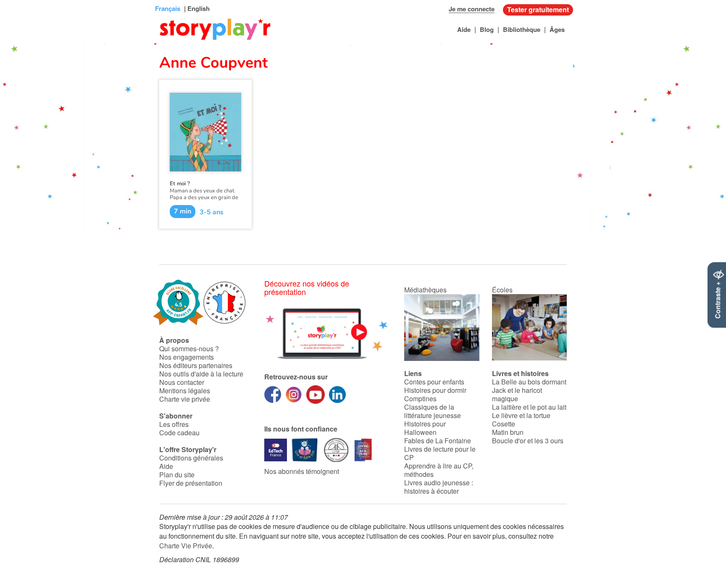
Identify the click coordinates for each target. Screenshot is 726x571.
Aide (464, 29)
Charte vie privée (184, 399)
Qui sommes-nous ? (189, 348)
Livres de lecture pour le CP (440, 453)
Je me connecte (472, 8)
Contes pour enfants (434, 382)
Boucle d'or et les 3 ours (527, 440)
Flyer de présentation (190, 483)
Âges (557, 29)
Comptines (420, 398)
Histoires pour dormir (435, 390)
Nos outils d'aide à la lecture (201, 374)
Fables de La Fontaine (437, 440)
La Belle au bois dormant (529, 382)
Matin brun (507, 432)
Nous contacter (181, 382)
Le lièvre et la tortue (521, 415)
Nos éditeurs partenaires (195, 365)
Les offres (174, 424)
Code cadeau (179, 432)
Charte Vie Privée (185, 545)
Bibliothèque (521, 29)
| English (196, 8)
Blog (487, 29)
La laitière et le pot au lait (529, 407)
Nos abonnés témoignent (301, 471)
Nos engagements (186, 357)
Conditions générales (191, 458)
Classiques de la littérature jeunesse (432, 411)
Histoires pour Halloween (425, 428)
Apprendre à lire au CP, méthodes (438, 470)
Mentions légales (184, 390)
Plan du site (177, 474)
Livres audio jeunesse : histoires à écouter (438, 487)
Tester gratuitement (538, 9)
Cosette (503, 424)
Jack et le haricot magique (517, 394)
